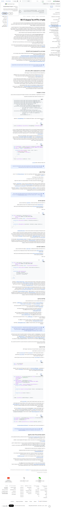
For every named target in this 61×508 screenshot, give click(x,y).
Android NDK (14, 494)
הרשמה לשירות (23, 303)
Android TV (29, 493)
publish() (29, 202)
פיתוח (43, 1)
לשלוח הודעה (43, 237)
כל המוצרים (12, 501)
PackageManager (21, 118)
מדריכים (51, 6)
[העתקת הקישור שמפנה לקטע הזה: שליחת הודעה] (37, 298)
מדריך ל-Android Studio (13, 488)
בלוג (46, 496)
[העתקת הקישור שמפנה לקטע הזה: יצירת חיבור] (38, 347)
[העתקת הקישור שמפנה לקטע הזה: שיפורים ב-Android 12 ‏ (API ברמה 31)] (24, 70)
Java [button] (37, 143)
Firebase (26, 501)
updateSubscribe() (29, 285)
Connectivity (46, 3)
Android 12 (22, 495)
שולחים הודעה (21, 354)
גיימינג (38, 488)
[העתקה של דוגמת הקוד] (42, 99)
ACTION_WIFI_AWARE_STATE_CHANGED (25, 136)
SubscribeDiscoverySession (28, 282)
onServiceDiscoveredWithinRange (39, 464)
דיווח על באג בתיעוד (5, 489)
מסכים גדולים (29, 487)
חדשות (46, 494)
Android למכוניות (28, 492)
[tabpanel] (28, 125)
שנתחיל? (4, 13)
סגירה (11, 13)
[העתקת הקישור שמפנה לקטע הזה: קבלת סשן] (39, 172)
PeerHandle (20, 236)
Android (46, 488)
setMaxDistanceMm (39, 457)
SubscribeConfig (40, 250)
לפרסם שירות (30, 352)
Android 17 (22, 487)
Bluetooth (43, 46)
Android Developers (42, 16)
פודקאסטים (45, 497)
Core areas (52, 3)
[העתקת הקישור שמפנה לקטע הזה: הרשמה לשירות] (36, 246)
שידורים (34, 162)
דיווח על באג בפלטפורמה (6, 488)
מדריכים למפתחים (13, 489)
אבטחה (46, 491)
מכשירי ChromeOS (28, 490)
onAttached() (18, 183)
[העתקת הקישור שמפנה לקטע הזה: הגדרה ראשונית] (36, 92)
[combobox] (26, 1)
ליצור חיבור (33, 237)
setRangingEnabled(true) (39, 451)
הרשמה (11, 505)
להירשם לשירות (22, 352)
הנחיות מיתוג (40, 505)
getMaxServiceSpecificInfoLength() (28, 329)
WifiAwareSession (21, 174)
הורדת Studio (14, 492)
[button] (55, 18)
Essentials (49, 1)
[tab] (41, 123)
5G (38, 496)
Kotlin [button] (41, 143)
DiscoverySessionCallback (38, 206)
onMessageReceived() (36, 236)
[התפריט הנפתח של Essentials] (46, 1)
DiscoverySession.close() (22, 239)
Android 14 (22, 492)
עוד (37, 1)
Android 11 (22, 496)
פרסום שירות (29, 303)
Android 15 (22, 490)
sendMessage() (19, 302)
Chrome (30, 501)
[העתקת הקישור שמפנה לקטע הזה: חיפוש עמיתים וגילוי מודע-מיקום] (27, 434)
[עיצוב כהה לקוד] (41, 99)
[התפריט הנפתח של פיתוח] (40, 1)
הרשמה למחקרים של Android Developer (5, 493)
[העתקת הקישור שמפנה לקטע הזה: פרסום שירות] (37, 200)
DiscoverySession (39, 302)
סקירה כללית (58, 6)
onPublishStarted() (21, 230)
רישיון (43, 505)
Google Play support (5, 491)
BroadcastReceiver (39, 136)
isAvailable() (40, 134)
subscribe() (28, 248)
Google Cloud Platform (19, 501)
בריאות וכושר (37, 491)
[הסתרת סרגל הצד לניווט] (49, 506)
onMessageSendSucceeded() (38, 320)
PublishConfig (40, 204)
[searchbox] (54, 9)
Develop (58, 3)
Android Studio (8, 1)
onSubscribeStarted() (20, 281)
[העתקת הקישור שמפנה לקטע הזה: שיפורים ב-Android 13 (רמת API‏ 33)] (25, 51)
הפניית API (14, 491)
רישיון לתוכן (27, 469)
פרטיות (38, 494)
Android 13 (22, 493)
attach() (42, 175)
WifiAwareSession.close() (22, 194)
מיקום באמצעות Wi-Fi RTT (35, 436)
